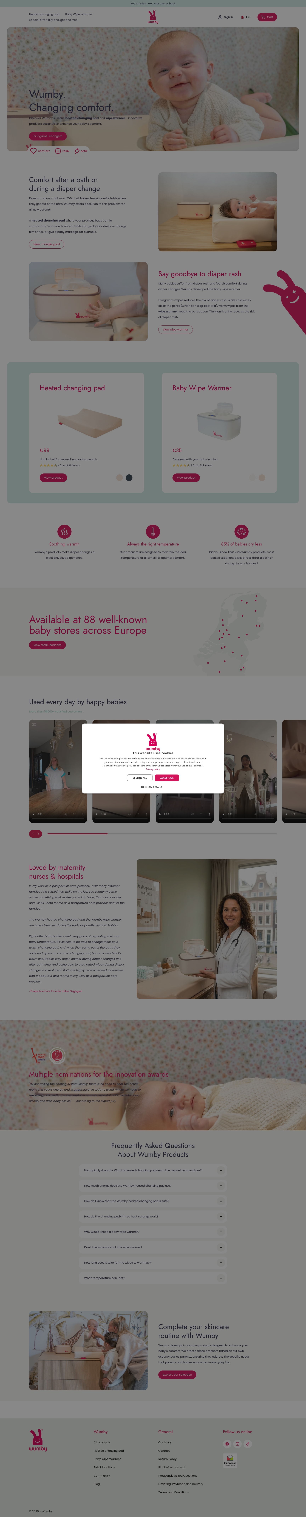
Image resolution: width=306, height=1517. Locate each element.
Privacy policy (153, 769)
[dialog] (153, 759)
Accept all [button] (167, 777)
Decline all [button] (140, 777)
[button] (153, 787)
